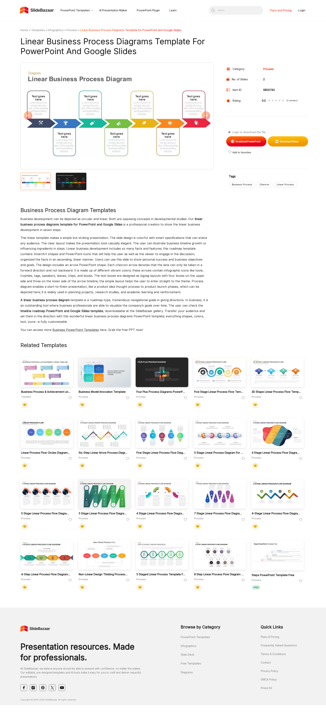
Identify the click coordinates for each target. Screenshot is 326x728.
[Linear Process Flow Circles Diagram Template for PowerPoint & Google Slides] (46, 433)
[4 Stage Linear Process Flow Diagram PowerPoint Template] (277, 433)
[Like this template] (70, 398)
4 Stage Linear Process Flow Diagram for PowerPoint (161, 513)
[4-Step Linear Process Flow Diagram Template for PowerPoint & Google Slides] (46, 555)
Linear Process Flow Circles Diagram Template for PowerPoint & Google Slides (46, 452)
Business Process (242, 184)
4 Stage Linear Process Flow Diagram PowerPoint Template (276, 452)
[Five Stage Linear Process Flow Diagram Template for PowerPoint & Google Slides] (162, 433)
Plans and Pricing (280, 10)
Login (301, 10)
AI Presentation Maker (113, 10)
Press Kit (266, 688)
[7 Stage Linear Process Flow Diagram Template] (219, 494)
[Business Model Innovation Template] (104, 372)
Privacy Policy (269, 671)
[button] (68, 116)
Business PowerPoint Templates (75, 330)
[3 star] (276, 100)
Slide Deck (187, 654)
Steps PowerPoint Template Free (273, 575)
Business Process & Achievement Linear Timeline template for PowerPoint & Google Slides (46, 391)
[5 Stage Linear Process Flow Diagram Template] (104, 494)
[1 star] (269, 100)
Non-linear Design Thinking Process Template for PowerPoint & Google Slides (103, 574)
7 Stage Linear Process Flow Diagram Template (219, 513)
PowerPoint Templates (75, 10)
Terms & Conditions (273, 654)
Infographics (56, 30)
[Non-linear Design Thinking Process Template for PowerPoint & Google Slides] (104, 555)
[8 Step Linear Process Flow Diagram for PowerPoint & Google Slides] (219, 555)
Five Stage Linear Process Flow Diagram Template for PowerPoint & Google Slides (161, 452)
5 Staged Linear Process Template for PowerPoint (161, 574)
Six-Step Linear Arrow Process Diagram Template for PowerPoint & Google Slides (103, 452)
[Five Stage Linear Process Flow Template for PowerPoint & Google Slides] (219, 372)
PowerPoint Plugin (148, 10)
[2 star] (272, 100)
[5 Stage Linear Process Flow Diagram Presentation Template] (46, 494)
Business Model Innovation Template (102, 391)
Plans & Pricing (270, 636)
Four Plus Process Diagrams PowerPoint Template (161, 391)
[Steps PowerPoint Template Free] (277, 555)
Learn (173, 10)
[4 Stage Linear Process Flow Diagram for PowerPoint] (162, 494)
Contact (266, 662)
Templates (38, 30)
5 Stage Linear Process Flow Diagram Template (103, 513)
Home (24, 30)
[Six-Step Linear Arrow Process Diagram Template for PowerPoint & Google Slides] (104, 433)
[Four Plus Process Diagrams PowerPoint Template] (162, 372)
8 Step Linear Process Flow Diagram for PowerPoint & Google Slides (219, 574)
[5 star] (283, 100)
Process (72, 30)
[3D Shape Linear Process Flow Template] (277, 372)
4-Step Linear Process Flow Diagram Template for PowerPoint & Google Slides (46, 574)
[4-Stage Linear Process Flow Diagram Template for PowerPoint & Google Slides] (277, 494)
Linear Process (285, 184)
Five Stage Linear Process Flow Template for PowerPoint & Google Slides (219, 391)
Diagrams (187, 672)
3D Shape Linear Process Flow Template (276, 391)
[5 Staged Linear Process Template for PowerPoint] (162, 555)
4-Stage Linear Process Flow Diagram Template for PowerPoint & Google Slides (276, 513)
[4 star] (279, 100)
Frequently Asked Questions (279, 645)
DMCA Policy (269, 679)
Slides (289, 141)
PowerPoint (248, 141)
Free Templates (191, 663)
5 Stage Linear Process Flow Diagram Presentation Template (46, 513)
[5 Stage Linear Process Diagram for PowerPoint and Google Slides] (219, 433)
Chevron (264, 184)
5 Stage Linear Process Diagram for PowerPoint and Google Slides (219, 452)
